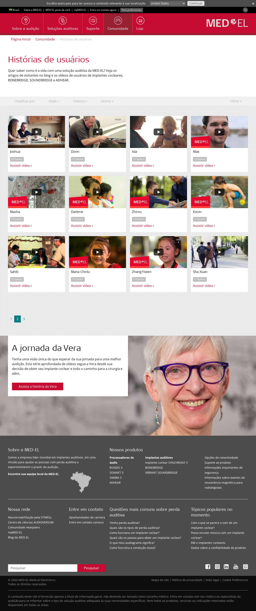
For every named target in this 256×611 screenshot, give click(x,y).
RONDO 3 (116, 467)
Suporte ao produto (218, 462)
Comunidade (45, 39)
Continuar (196, 3)
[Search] (245, 10)
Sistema (79, 101)
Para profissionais (132, 10)
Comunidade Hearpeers (24, 527)
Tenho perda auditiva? (125, 523)
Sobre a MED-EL (33, 10)
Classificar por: (24, 101)
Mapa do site (160, 580)
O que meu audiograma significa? (132, 543)
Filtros (235, 101)
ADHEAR (115, 482)
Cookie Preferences (235, 580)
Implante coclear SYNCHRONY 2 (166, 462)
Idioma (106, 101)
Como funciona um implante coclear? (134, 533)
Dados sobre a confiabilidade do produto (218, 548)
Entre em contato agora (103, 10)
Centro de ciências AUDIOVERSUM (31, 522)
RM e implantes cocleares (208, 543)
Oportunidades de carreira (87, 517)
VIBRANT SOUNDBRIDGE (161, 472)
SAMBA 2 (116, 477)
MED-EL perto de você (58, 10)
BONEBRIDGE (154, 467)
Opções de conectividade (221, 457)
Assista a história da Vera (38, 386)
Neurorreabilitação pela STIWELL (30, 517)
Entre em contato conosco (86, 522)
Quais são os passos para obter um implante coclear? (145, 538)
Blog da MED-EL (18, 537)
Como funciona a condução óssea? (133, 548)
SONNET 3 (116, 472)
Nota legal (212, 580)
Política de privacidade (187, 580)
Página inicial (21, 39)
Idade (53, 101)
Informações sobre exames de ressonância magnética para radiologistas (225, 482)
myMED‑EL (80, 10)
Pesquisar (91, 568)
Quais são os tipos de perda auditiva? (135, 528)
